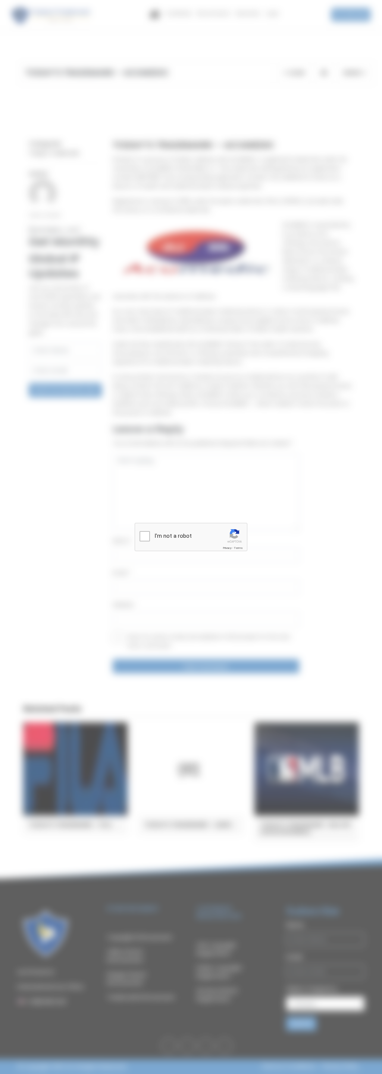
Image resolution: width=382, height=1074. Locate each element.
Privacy (227, 548)
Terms (238, 548)
